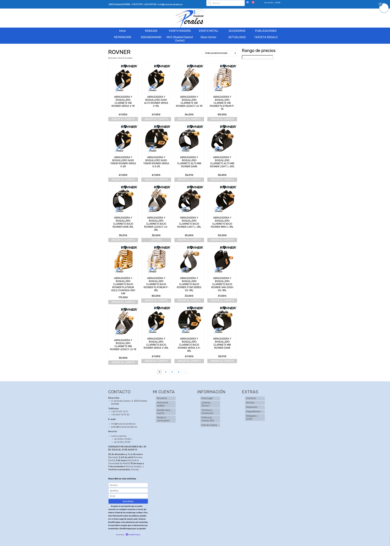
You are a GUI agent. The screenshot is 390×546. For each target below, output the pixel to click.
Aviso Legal (207, 398)
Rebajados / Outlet (252, 417)
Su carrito (272, 3)
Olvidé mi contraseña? (163, 419)
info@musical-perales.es (123, 424)
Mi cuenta (162, 398)
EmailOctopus (134, 535)
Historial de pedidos (162, 404)
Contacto (251, 398)
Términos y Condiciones (207, 411)
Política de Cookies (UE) (208, 419)
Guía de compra (209, 425)
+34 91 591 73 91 (119, 411)
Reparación (251, 407)
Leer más (156, 239)
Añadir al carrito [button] (123, 119)
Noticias (250, 402)
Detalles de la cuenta (163, 411)
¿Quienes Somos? (206, 404)
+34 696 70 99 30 (120, 414)
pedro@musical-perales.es (124, 427)
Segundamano (253, 411)
